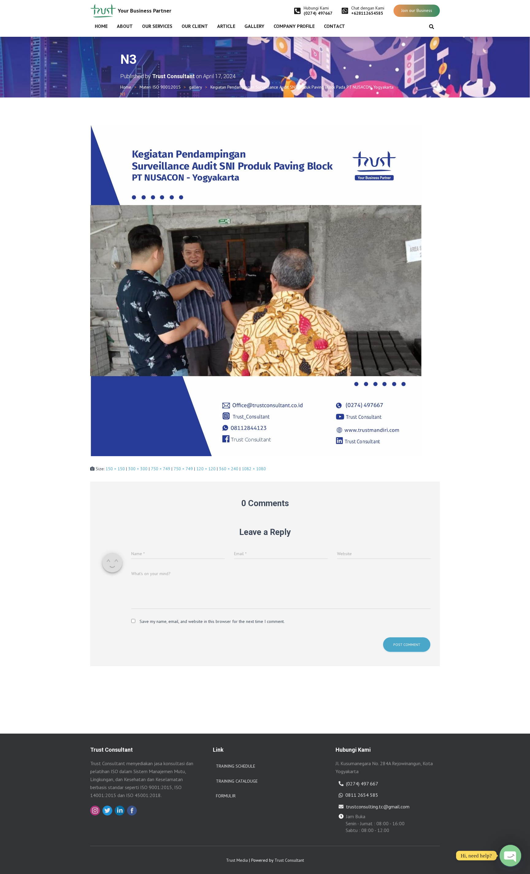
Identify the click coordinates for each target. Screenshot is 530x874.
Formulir (226, 796)
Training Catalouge (237, 781)
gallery (195, 87)
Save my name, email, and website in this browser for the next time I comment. (212, 621)
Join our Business (416, 10)
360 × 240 (228, 468)
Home (101, 26)
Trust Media (237, 860)
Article (226, 26)
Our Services (157, 26)
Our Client (195, 26)
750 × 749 (160, 468)
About (125, 26)
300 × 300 (138, 468)
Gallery (254, 26)
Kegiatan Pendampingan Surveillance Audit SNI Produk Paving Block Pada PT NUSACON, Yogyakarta (302, 87)
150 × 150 (115, 468)
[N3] (256, 290)
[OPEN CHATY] (510, 855)
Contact (334, 26)
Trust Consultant (289, 860)
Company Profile (294, 26)
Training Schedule (235, 766)
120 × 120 (206, 468)
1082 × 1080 (254, 468)
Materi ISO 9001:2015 (160, 87)
